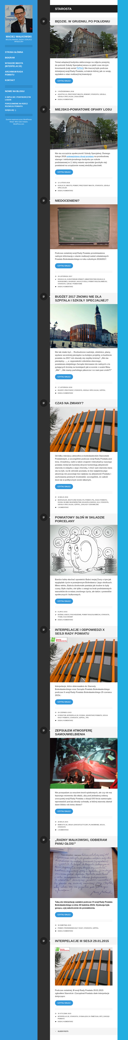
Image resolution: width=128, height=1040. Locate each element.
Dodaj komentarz (65, 99)
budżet (61, 390)
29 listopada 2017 (65, 276)
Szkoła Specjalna (66, 96)
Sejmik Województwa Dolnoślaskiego (79, 502)
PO (83, 500)
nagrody (72, 281)
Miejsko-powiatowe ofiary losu (83, 109)
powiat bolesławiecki (97, 281)
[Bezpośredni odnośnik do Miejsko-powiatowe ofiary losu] (84, 131)
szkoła (103, 94)
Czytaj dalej (64, 81)
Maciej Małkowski (19, 36)
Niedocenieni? (67, 200)
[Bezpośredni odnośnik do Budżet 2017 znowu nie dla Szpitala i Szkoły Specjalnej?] (84, 326)
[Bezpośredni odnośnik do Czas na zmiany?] (84, 429)
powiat (75, 185)
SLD (98, 502)
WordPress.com (18, 124)
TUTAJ (79, 68)
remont (87, 94)
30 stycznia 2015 (64, 1013)
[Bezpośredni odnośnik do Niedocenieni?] (84, 226)
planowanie (94, 825)
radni (60, 502)
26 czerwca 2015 (65, 712)
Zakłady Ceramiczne (90, 504)
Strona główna (14, 52)
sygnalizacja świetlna (89, 1016)
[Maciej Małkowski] (18, 19)
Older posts (63, 1031)
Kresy (67, 615)
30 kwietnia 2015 (64, 925)
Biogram (10, 58)
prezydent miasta (75, 94)
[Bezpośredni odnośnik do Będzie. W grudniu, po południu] (84, 41)
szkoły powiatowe (74, 284)
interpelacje (72, 715)
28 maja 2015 (63, 822)
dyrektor (62, 715)
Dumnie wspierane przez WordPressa (19, 119)
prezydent (69, 390)
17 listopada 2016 (65, 387)
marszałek (62, 500)
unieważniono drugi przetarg (80, 156)
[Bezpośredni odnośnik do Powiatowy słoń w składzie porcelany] (84, 550)
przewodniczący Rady (73, 928)
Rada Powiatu (101, 500)
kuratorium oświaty (75, 279)
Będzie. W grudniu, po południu (82, 21)
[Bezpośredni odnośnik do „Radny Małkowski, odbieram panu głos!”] (84, 872)
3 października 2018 (66, 91)
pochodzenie (75, 615)
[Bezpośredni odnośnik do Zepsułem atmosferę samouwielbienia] (84, 763)
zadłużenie (79, 96)
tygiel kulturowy (65, 617)
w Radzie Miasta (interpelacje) (14, 64)
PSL (93, 500)
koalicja (62, 185)
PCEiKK (82, 715)
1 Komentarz (63, 507)
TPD (87, 718)
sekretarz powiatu (94, 715)
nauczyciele (82, 281)
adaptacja (62, 94)
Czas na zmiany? (69, 403)
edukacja (62, 279)
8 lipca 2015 (62, 612)
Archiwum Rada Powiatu (14, 73)
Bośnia (61, 615)
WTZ (100, 1016)
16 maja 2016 (63, 497)
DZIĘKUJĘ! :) (10, 110)
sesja (102, 825)
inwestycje (63, 825)
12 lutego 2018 (64, 183)
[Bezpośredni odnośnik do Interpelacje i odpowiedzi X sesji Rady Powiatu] (84, 659)
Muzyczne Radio (75, 500)
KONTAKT (10, 80)
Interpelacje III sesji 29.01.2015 (82, 941)
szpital (103, 390)
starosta (95, 94)
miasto (69, 185)
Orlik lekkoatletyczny (78, 825)
